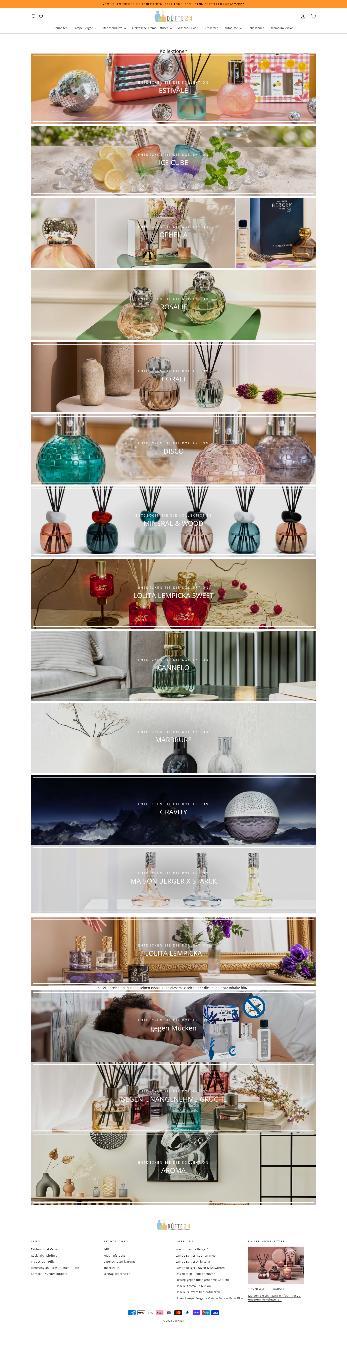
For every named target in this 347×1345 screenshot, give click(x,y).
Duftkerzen (211, 28)
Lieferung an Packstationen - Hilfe (55, 1268)
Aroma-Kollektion (282, 28)
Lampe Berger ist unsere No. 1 (197, 1255)
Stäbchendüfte (112, 28)
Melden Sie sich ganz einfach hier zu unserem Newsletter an (274, 1297)
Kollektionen (256, 28)
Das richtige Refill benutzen (195, 1274)
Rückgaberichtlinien (45, 1255)
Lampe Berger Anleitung (193, 1261)
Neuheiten (60, 28)
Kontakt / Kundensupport (49, 1274)
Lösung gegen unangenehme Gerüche (203, 1280)
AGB (106, 1249)
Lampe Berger (83, 28)
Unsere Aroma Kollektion (193, 1286)
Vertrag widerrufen (117, 1274)
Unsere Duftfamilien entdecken (198, 1292)
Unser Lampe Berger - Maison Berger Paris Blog (209, 1298)
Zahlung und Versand (46, 1249)
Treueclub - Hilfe (43, 1261)
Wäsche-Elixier (188, 28)
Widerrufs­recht (114, 1255)
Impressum (111, 1268)
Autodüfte (232, 28)
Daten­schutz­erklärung (119, 1261)
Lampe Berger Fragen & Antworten (200, 1268)
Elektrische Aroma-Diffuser (150, 28)
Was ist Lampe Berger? (192, 1249)
